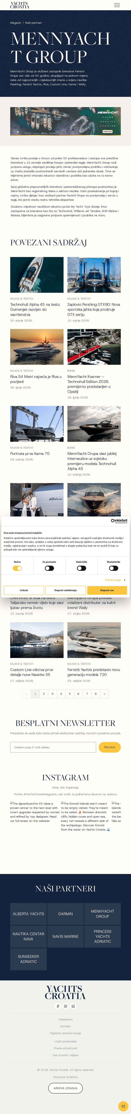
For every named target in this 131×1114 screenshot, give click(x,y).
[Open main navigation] (116, 5)
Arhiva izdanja (65, 1088)
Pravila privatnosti (65, 1048)
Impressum (65, 1019)
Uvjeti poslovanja (66, 1041)
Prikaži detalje (113, 580)
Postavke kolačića (65, 1077)
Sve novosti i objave (65, 1055)
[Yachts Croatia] (19, 5)
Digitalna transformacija (65, 1033)
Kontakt (65, 1026)
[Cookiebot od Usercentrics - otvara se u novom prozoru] (113, 521)
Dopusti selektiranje (65, 590)
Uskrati (24, 590)
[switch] (49, 568)
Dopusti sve (107, 590)
